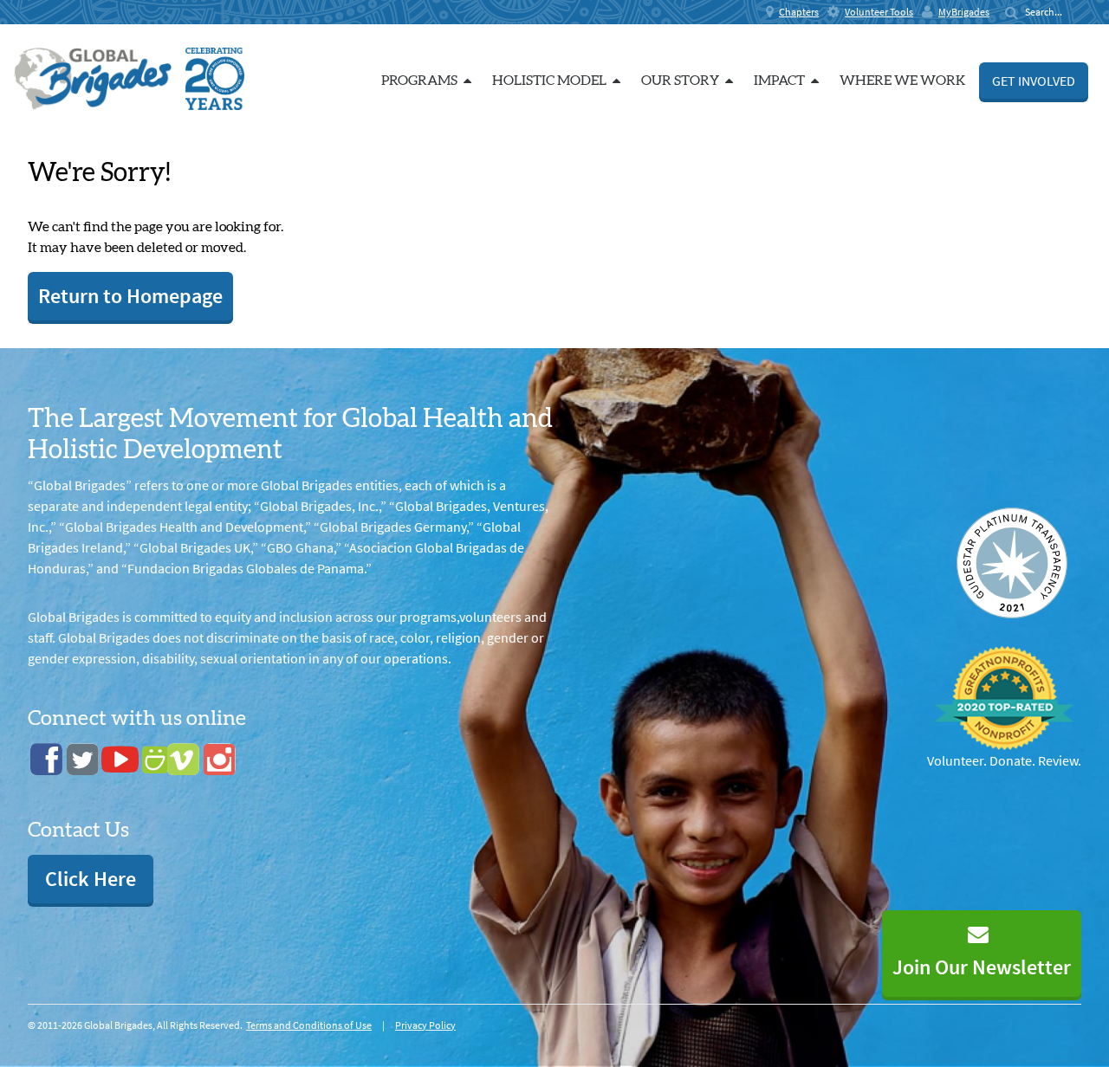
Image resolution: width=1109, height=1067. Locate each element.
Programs (419, 80)
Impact (779, 80)
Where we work (902, 80)
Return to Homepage (130, 295)
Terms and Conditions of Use (309, 1024)
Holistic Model (549, 80)
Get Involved (1033, 80)
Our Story (680, 80)
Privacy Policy (425, 1024)
